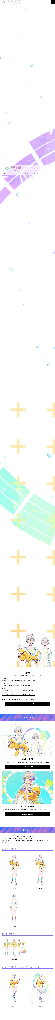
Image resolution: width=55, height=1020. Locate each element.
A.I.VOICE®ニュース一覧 (28, 704)
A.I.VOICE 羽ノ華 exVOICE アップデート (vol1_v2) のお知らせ (18, 690)
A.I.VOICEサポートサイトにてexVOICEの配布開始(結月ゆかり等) (18, 695)
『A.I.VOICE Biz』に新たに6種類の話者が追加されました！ (17, 685)
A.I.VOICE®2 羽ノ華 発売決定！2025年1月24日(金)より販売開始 (18, 680)
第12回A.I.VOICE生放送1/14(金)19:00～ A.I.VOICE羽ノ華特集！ (18, 699)
